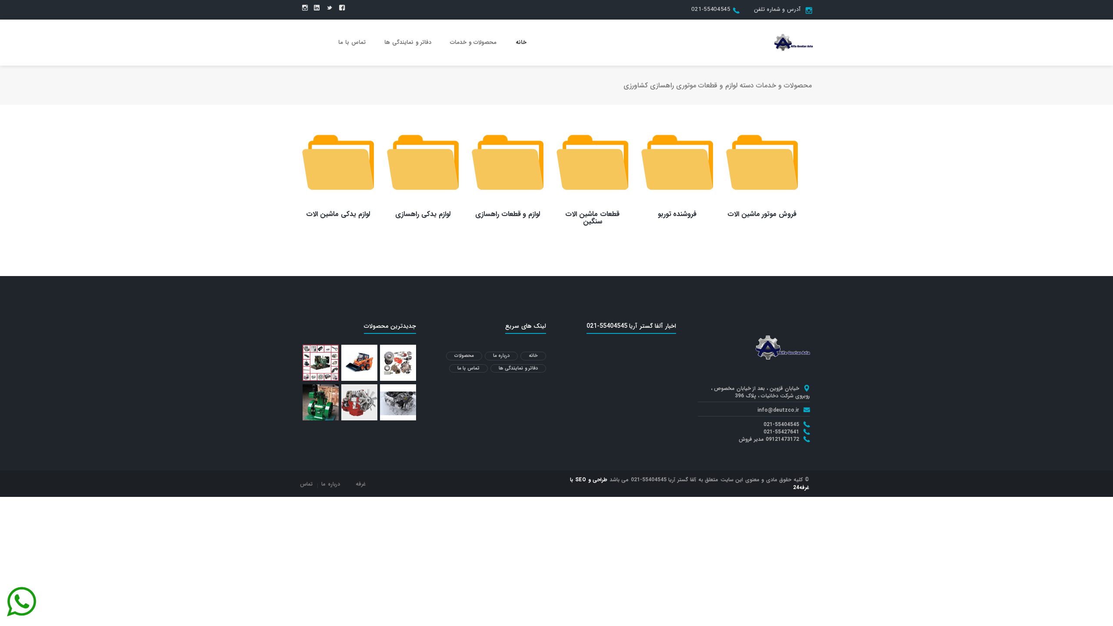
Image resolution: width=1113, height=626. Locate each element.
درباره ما (501, 356)
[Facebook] (342, 8)
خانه (521, 42)
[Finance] (793, 42)
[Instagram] (305, 8)
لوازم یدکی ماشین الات (338, 214)
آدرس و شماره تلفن (777, 9)
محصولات (464, 356)
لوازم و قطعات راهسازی (507, 214)
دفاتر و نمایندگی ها (407, 42)
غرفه (361, 484)
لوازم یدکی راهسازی (422, 214)
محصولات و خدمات (473, 42)
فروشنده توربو (677, 214)
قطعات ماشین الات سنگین (592, 218)
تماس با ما (352, 42)
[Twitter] (329, 8)
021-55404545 (710, 9)
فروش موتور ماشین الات (762, 214)
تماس (306, 484)
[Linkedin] (317, 8)
